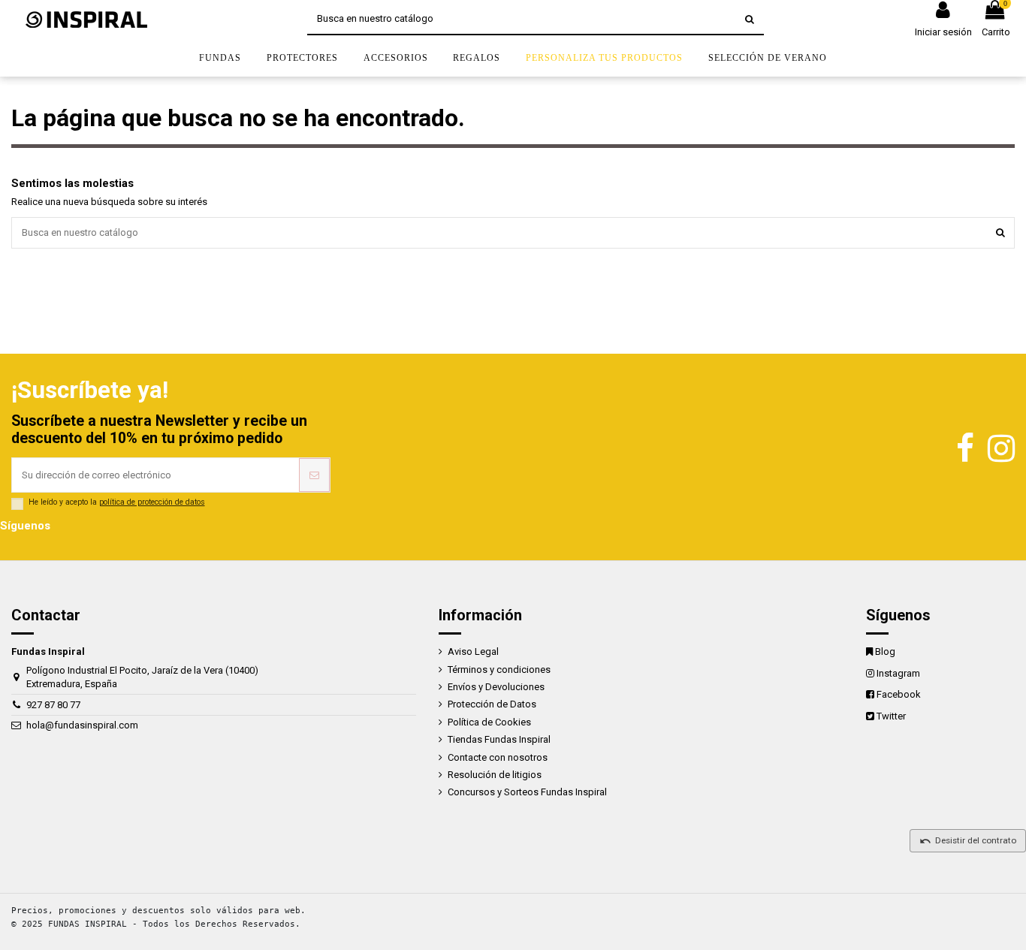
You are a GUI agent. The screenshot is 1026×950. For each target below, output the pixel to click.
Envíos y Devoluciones (496, 686)
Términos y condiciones (499, 669)
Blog (885, 651)
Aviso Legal (473, 651)
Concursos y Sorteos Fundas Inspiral (527, 792)
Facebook (899, 694)
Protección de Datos (492, 704)
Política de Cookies (489, 722)
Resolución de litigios (495, 774)
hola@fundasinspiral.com (82, 725)
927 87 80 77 (53, 704)
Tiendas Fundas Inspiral (499, 739)
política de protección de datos (152, 502)
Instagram (898, 673)
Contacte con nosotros (498, 757)
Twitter (891, 716)
